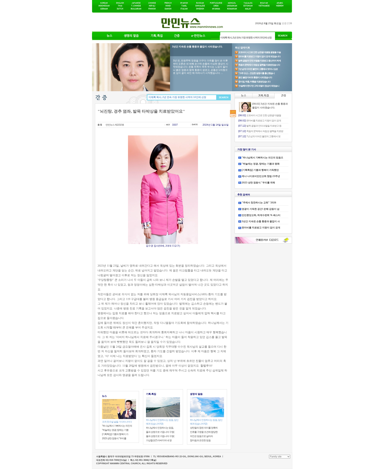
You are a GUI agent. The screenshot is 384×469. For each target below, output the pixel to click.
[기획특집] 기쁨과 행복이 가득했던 (260, 170)
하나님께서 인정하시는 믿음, (160, 427)
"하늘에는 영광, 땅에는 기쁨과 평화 (261, 163)
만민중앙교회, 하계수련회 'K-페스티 (261, 215)
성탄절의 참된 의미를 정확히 (204, 427)
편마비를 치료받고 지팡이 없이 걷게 (261, 227)
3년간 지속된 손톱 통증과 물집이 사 (261, 221)
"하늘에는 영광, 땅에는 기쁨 (115, 430)
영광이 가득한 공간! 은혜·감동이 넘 (260, 209)
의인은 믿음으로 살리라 (201, 436)
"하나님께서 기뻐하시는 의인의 (117, 425)
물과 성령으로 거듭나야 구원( (160, 432)
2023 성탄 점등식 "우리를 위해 (258, 182)
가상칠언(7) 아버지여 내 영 (159, 440)
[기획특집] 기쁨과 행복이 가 (115, 434)
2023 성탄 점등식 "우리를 (114, 438)
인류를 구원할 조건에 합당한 (204, 432)
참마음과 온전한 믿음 (200, 440)
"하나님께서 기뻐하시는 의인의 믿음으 (262, 157)
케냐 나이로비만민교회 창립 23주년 (261, 176)
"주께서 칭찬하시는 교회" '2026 (259, 202)
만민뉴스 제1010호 (115, 124)
